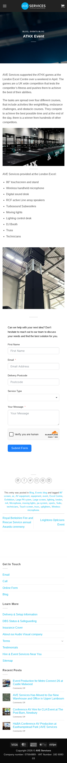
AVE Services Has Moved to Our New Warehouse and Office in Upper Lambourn (38, 697)
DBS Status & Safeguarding (20, 621)
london (58, 499)
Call (5, 581)
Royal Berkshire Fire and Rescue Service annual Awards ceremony (18, 522)
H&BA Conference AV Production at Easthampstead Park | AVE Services (35, 725)
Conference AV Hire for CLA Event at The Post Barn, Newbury (38, 711)
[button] (5, 6)
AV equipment (23, 496)
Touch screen (26, 506)
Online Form (10, 587)
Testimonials (10, 647)
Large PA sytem (23, 499)
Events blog (37, 31)
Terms (6, 641)
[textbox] (33, 397)
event (45, 496)
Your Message (15, 406)
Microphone (15, 503)
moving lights (29, 503)
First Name (14, 344)
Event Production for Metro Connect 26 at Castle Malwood (38, 682)
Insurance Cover (13, 627)
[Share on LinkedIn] (49, 480)
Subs (59, 503)
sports (52, 503)
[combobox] (33, 397)
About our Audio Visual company (22, 634)
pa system (42, 503)
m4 (6, 503)
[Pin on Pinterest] (43, 480)
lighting (50, 499)
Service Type (15, 391)
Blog (26, 31)
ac (13, 496)
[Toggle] (62, 641)
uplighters (45, 506)
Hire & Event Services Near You (22, 654)
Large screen (39, 499)
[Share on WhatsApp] (18, 480)
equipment (36, 496)
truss (36, 506)
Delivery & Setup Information (20, 614)
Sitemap (8, 660)
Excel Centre (55, 496)
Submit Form (19, 448)
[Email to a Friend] (37, 480)
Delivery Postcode (17, 375)
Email (11, 359)
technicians (12, 506)
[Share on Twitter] (30, 480)
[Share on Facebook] (24, 480)
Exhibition (9, 499)
